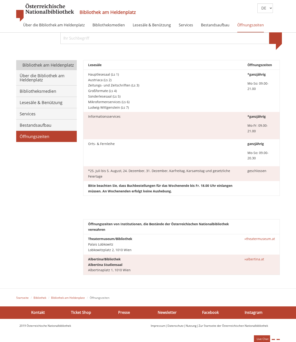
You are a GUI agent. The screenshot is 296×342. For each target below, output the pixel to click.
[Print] (273, 339)
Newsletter (167, 312)
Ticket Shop (81, 312)
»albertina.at (254, 259)
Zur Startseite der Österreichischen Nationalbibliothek (233, 326)
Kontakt (38, 312)
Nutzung (191, 326)
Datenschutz (175, 326)
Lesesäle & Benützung (152, 25)
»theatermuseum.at (259, 239)
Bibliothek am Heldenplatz (108, 12)
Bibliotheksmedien (108, 25)
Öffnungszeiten (250, 25)
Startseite (22, 298)
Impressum (158, 326)
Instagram (253, 312)
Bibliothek (40, 298)
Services (186, 25)
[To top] (278, 339)
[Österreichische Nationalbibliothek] (45, 12)
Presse (124, 312)
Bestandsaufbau (215, 25)
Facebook (210, 312)
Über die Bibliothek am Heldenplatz (54, 25)
